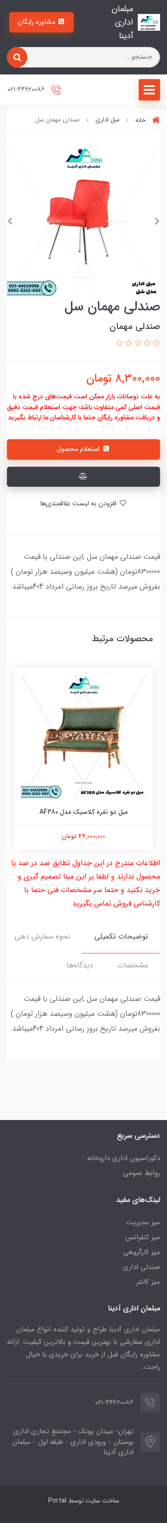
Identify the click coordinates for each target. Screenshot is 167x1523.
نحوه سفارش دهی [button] (42, 936)
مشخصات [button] (132, 965)
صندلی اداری (141, 1267)
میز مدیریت (143, 1222)
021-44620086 (26, 90)
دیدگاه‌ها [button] (79, 965)
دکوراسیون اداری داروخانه (123, 1158)
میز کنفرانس (142, 1237)
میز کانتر (148, 1282)
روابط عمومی (141, 1173)
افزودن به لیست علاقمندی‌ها (79, 503)
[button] (155, 343)
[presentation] (157, 221)
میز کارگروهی (141, 1252)
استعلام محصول (79, 449)
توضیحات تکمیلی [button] (121, 936)
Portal (57, 1501)
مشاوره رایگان (37, 22)
